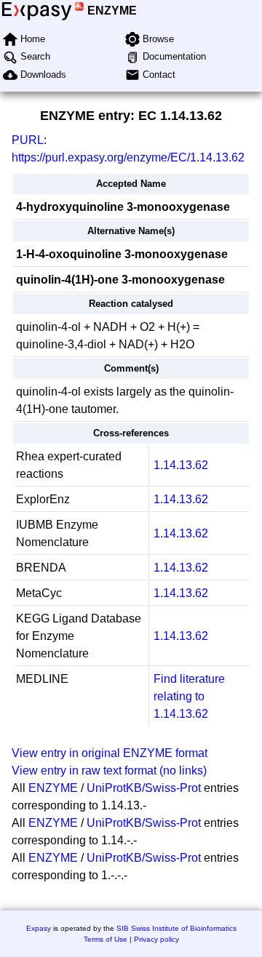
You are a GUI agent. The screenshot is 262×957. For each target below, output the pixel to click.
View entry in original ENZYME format (109, 753)
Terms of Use (105, 939)
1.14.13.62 (181, 465)
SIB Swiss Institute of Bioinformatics (176, 928)
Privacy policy (156, 939)
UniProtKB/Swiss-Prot (144, 788)
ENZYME (112, 10)
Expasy (38, 928)
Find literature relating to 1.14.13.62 (189, 696)
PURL (28, 140)
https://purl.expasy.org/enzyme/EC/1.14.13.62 (128, 157)
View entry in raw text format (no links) (109, 770)
